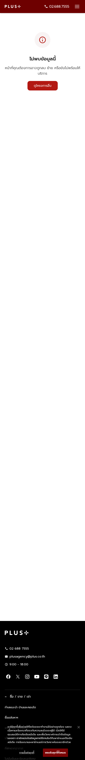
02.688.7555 (59, 6)
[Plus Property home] (13, 6)
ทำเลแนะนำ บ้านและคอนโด (20, 707)
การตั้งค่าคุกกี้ (26, 752)
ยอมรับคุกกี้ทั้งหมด (55, 752)
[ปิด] (78, 727)
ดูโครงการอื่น (42, 85)
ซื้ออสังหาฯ (11, 717)
